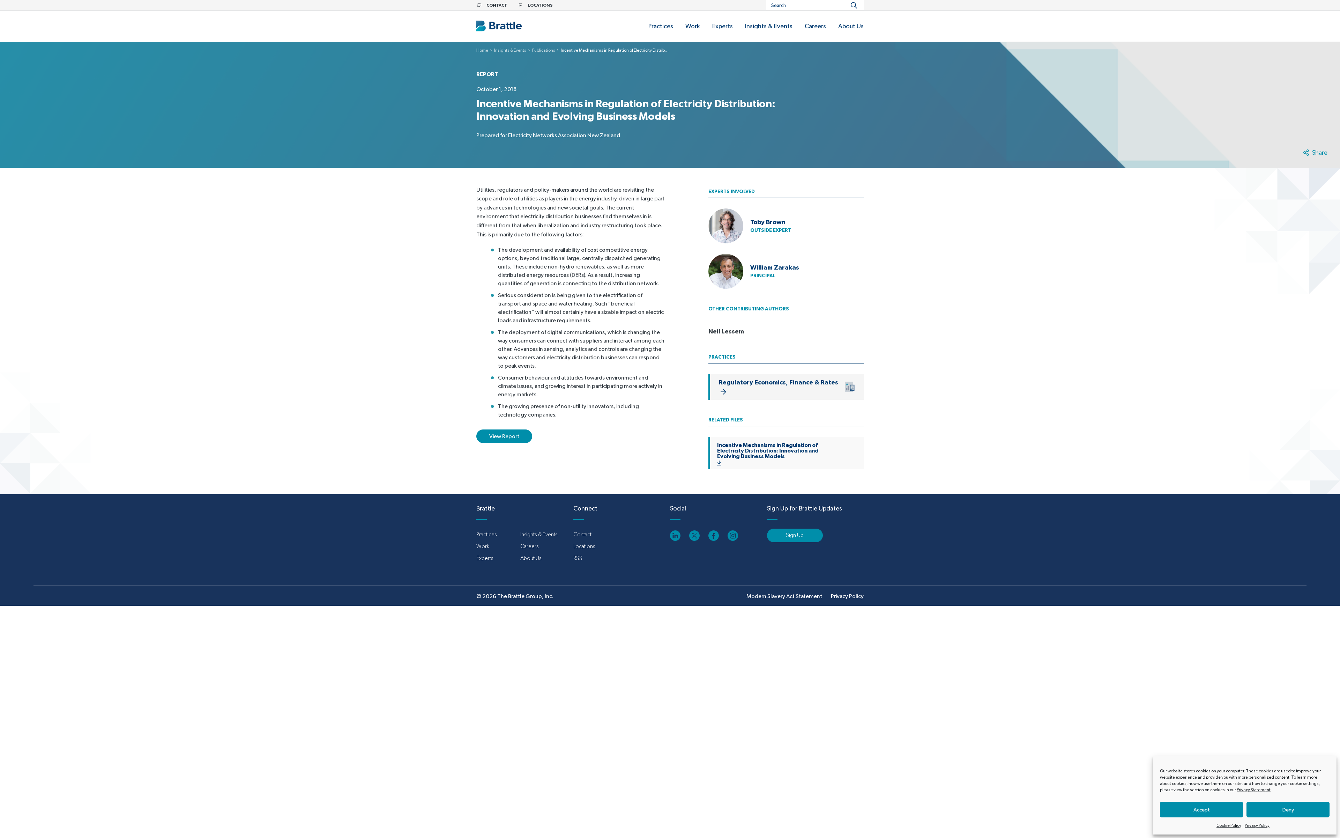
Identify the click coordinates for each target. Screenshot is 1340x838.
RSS (577, 558)
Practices (486, 534)
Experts (484, 558)
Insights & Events (510, 50)
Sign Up (795, 535)
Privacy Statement (1254, 789)
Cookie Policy (1228, 825)
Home (482, 50)
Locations (584, 546)
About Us (530, 558)
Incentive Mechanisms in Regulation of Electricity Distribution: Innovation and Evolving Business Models (768, 450)
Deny (1288, 810)
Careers (529, 546)
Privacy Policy (1257, 825)
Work (482, 546)
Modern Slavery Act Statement (784, 596)
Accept (1201, 810)
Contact (582, 534)
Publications (543, 50)
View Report (504, 436)
